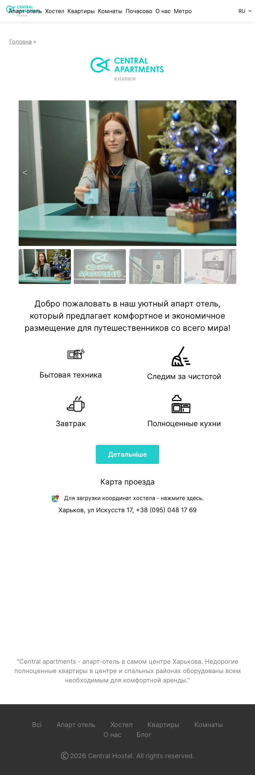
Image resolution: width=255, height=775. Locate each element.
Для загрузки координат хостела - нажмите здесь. (134, 498)
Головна (20, 41)
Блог (144, 735)
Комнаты (110, 11)
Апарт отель (25, 11)
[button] (25, 173)
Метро (183, 11)
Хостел (54, 11)
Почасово (139, 11)
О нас (163, 11)
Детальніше (127, 454)
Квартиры (81, 11)
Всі (37, 725)
